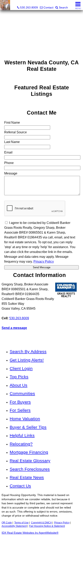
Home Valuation (25, 418)
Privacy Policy (62, 522)
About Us (18, 385)
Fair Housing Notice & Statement (47, 526)
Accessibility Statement (14, 526)
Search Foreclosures (30, 469)
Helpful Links (22, 435)
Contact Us (20, 485)
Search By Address (28, 351)
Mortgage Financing (29, 452)
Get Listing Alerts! (27, 360)
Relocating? (21, 444)
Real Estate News (27, 477)
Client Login (21, 368)
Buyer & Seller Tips (28, 427)
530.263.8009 (19, 318)
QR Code (7, 522)
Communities (22, 393)
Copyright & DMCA (41, 522)
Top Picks (19, 376)
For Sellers (20, 410)
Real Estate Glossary (30, 460)
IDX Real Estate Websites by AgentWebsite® (30, 532)
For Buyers (20, 402)
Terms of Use (21, 522)
